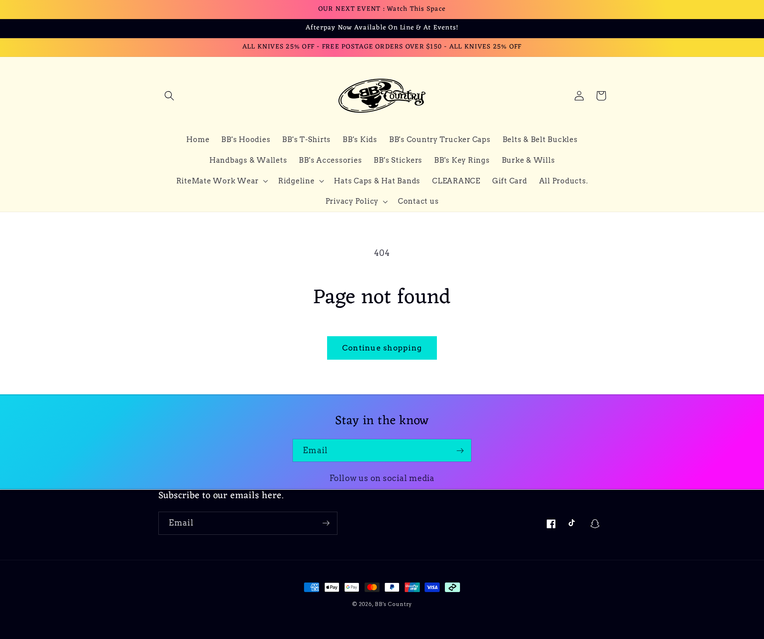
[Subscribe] (460, 450)
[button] (169, 96)
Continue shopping (382, 348)
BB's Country (393, 604)
